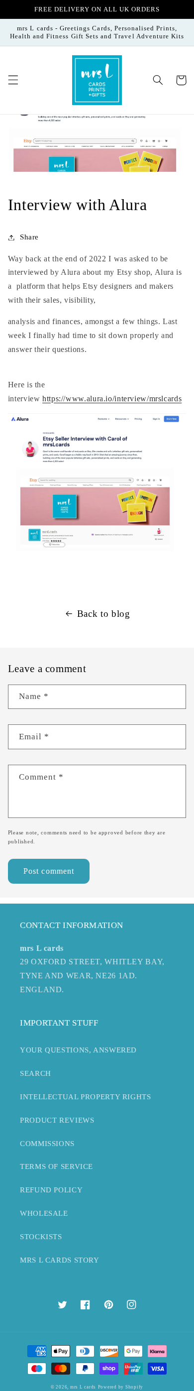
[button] (12, 80)
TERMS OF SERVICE (56, 1166)
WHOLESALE (44, 1213)
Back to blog (103, 613)
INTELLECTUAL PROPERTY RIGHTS (85, 1097)
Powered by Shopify (120, 1387)
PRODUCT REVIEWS (57, 1120)
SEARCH (35, 1073)
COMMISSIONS (47, 1144)
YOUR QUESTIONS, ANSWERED (78, 1050)
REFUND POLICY (51, 1190)
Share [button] (29, 237)
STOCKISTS (41, 1237)
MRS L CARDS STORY (59, 1260)
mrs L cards (83, 1387)
